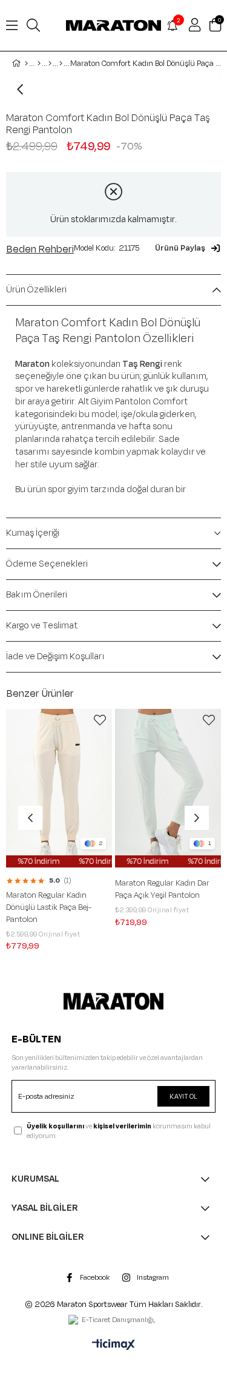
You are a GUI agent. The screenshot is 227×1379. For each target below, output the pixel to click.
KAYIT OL (183, 1096)
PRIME (195, 947)
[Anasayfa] (26, 63)
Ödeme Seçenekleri (47, 564)
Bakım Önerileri (36, 594)
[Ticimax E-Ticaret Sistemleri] (113, 1345)
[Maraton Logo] (113, 1001)
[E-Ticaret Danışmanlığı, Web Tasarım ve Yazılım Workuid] (113, 1321)
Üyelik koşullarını (55, 1126)
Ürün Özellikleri (36, 289)
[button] (188, 248)
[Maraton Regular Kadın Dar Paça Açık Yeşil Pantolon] (129, 788)
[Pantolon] (60, 63)
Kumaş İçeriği (32, 533)
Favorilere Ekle (60, 720)
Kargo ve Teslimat (41, 625)
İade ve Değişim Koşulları (55, 656)
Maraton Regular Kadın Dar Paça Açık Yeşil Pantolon (123, 889)
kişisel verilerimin (122, 1126)
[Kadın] (39, 63)
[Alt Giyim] (49, 63)
